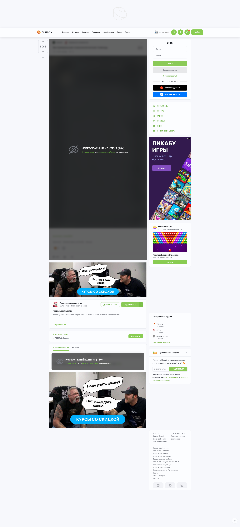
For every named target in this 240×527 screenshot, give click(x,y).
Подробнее (58, 324)
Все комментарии (61, 347)
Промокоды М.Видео (161, 454)
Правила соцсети (178, 433)
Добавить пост (110, 304)
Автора (75, 347)
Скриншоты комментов (71, 303)
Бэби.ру (156, 479)
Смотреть (135, 336)
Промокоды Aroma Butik (162, 459)
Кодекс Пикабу (158, 436)
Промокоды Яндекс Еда (162, 465)
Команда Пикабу (159, 439)
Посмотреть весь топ (161, 343)
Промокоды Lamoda (161, 451)
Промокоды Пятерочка (162, 456)
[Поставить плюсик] (43, 41)
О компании (175, 439)
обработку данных (171, 377)
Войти (197, 32)
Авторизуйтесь (71, 363)
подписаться (178, 369)
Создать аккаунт (170, 70)
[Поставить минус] (43, 51)
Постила (156, 473)
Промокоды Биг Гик (160, 448)
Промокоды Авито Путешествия (165, 470)
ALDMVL (58, 338)
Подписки (96, 32)
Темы (127, 32)
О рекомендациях (178, 436)
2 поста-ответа (60, 334)
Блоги (119, 32)
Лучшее (75, 32)
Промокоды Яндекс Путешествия (166, 462)
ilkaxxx (66, 338)
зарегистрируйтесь (90, 363)
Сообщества (108, 32)
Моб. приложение (160, 442)
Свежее (85, 32)
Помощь (156, 433)
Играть (170, 262)
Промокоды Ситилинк (161, 467)
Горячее (65, 32)
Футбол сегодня (159, 476)
